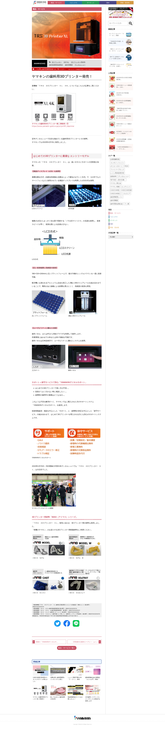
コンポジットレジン (117, 163)
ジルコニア (126, 193)
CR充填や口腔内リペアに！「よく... (85, 642)
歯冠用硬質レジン (116, 197)
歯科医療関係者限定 (56, 65)
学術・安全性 (125, 3)
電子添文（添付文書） (118, 180)
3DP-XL (66, 62)
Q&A (107, 3)
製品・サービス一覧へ (66, 648)
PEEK (126, 166)
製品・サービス (56, 3)
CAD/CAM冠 (114, 190)
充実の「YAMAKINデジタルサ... (47, 642)
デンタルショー (80, 65)
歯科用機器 (69, 65)
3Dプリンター (56, 62)
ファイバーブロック (117, 169)
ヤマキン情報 (115, 187)
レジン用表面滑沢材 (117, 173)
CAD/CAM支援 (126, 190)
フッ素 (127, 204)
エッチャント (126, 187)
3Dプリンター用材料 (78, 62)
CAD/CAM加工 (115, 193)
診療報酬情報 (115, 159)
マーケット (90, 3)
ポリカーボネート (116, 166)
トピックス (73, 3)
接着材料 (113, 176)
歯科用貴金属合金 (116, 204)
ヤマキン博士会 (115, 183)
